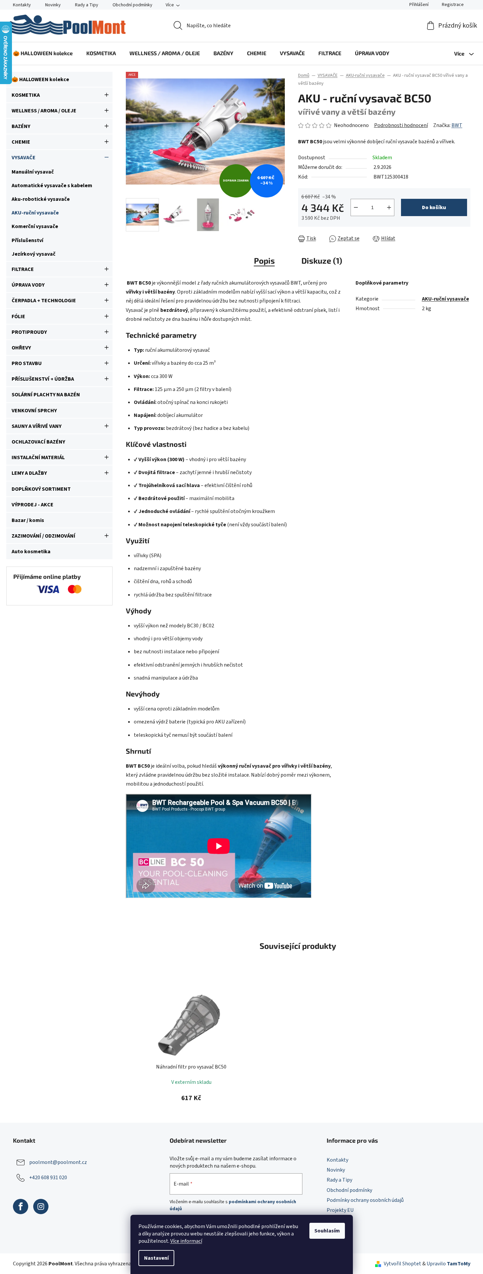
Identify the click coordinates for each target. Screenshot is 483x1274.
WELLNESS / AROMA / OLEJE (44, 110)
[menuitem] (42, 53)
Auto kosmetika (31, 551)
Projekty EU (340, 1210)
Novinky (53, 5)
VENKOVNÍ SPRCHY (34, 410)
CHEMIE (21, 142)
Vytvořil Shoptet (402, 1263)
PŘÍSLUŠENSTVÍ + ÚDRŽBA (43, 379)
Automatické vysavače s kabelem (52, 185)
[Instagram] (40, 1206)
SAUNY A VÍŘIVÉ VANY (36, 426)
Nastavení (156, 1258)
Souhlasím (327, 1230)
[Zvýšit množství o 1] (389, 207)
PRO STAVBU (27, 363)
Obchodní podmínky (132, 5)
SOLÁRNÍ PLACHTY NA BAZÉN (46, 394)
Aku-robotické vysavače (41, 199)
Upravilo (448, 1263)
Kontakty (22, 5)
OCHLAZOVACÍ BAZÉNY (38, 442)
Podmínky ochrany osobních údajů (365, 1200)
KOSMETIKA (26, 95)
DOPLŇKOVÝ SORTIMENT (41, 489)
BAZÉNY (21, 126)
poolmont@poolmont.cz (58, 1162)
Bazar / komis (28, 520)
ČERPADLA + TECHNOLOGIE (44, 300)
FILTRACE (23, 269)
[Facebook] (20, 1206)
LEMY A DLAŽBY (29, 473)
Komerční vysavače (35, 226)
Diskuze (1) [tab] (321, 260)
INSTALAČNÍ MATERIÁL (38, 457)
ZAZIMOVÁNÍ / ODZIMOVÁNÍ (43, 536)
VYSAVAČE (24, 157)
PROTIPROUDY (29, 332)
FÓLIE (18, 316)
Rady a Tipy (86, 5)
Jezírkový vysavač (33, 254)
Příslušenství (27, 240)
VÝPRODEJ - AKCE (32, 504)
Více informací (186, 1241)
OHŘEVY (21, 347)
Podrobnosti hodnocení (401, 125)
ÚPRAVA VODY (28, 285)
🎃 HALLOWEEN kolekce (40, 79)
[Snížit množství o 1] (356, 207)
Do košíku (434, 207)
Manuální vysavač (33, 172)
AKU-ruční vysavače (35, 212)
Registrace (453, 4)
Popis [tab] (264, 260)
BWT (456, 125)
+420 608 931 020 (48, 1177)
